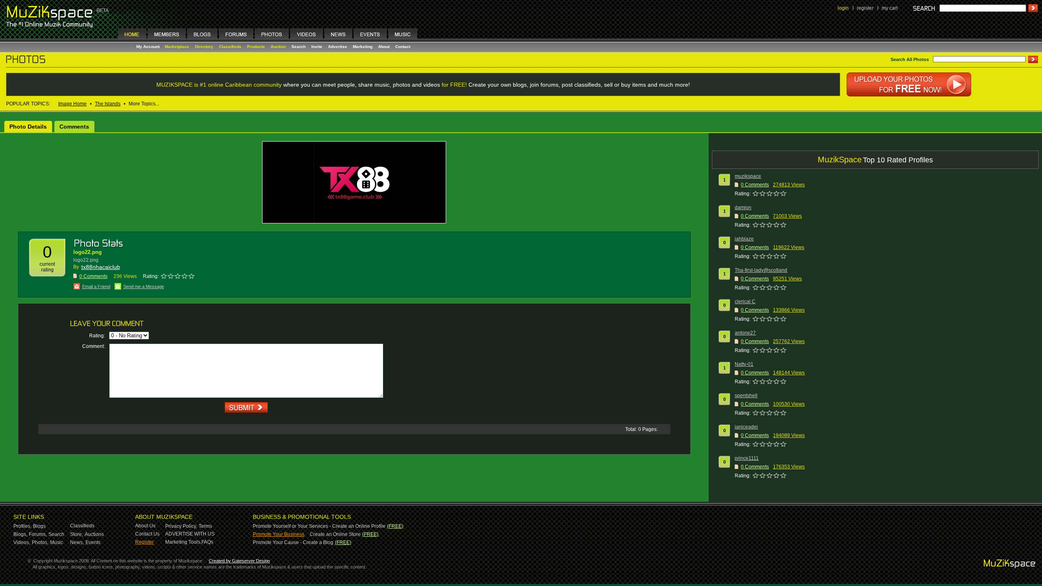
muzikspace (748, 176)
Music (56, 542)
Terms (205, 526)
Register (144, 542)
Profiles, (22, 526)
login (843, 8)
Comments (74, 126)
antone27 (745, 333)
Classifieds (230, 46)
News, (77, 542)
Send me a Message (143, 286)
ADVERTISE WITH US (190, 534)
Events (93, 542)
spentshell (746, 395)
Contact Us (147, 534)
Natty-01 (744, 364)
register (865, 8)
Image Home (72, 104)
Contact (402, 46)
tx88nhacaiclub (100, 267)
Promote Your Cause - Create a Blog (293, 542)
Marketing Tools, (183, 542)
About (384, 46)
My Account (148, 46)
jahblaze (744, 239)
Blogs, (20, 534)
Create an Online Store (335, 534)
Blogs (39, 526)
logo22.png (87, 252)
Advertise (337, 46)
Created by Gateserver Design (239, 560)
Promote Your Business (278, 534)
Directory (204, 46)
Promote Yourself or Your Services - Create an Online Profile (319, 526)
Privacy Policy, (181, 526)
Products (256, 46)
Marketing (362, 46)
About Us (145, 526)
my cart (890, 8)
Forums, (38, 534)
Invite (316, 46)
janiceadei (746, 427)
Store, (76, 534)
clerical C (745, 301)
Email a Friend (96, 286)
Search (298, 46)
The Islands (107, 104)
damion (743, 207)
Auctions (94, 534)
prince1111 (747, 458)
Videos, (21, 542)
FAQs (207, 542)
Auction (278, 46)
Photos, (40, 542)
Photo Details (28, 126)
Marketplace (177, 46)
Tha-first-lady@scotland (761, 270)
